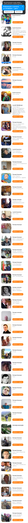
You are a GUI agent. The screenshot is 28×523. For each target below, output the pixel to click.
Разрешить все (9, 11)
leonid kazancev (16, 15)
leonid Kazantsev (16, 28)
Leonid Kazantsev (17, 149)
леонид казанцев (16, 199)
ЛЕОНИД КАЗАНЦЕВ (17, 425)
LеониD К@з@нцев (17, 105)
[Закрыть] (22, 7)
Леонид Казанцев (17, 42)
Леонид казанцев (17, 312)
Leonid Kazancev (16, 67)
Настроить (18, 11)
